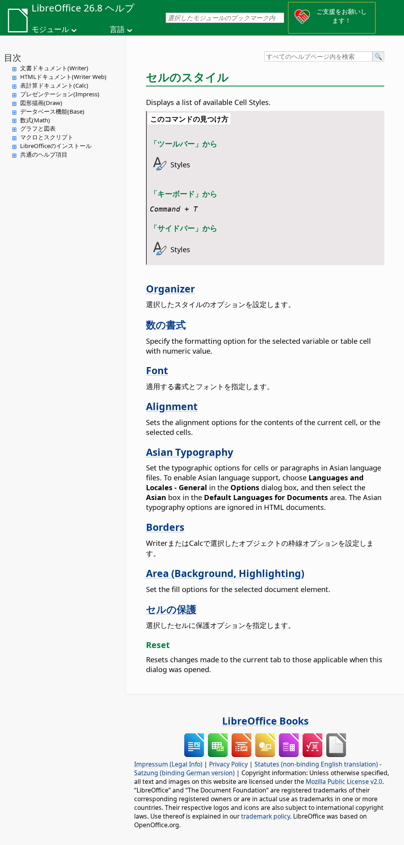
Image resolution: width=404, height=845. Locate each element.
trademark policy (265, 816)
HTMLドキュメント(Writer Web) (63, 77)
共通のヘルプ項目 (43, 154)
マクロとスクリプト (46, 137)
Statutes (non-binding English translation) (316, 764)
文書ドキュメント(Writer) (54, 68)
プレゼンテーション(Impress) (59, 94)
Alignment (172, 406)
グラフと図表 (38, 128)
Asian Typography (189, 452)
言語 (117, 29)
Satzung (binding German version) (184, 772)
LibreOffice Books (265, 720)
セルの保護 (171, 609)
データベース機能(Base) (52, 111)
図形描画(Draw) (41, 103)
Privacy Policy (228, 764)
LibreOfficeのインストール (56, 146)
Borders (165, 527)
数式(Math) (35, 120)
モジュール (50, 29)
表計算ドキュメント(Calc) (54, 85)
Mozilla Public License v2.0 (344, 781)
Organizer (170, 288)
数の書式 (166, 324)
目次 (12, 57)
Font (157, 370)
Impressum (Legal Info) (168, 764)
